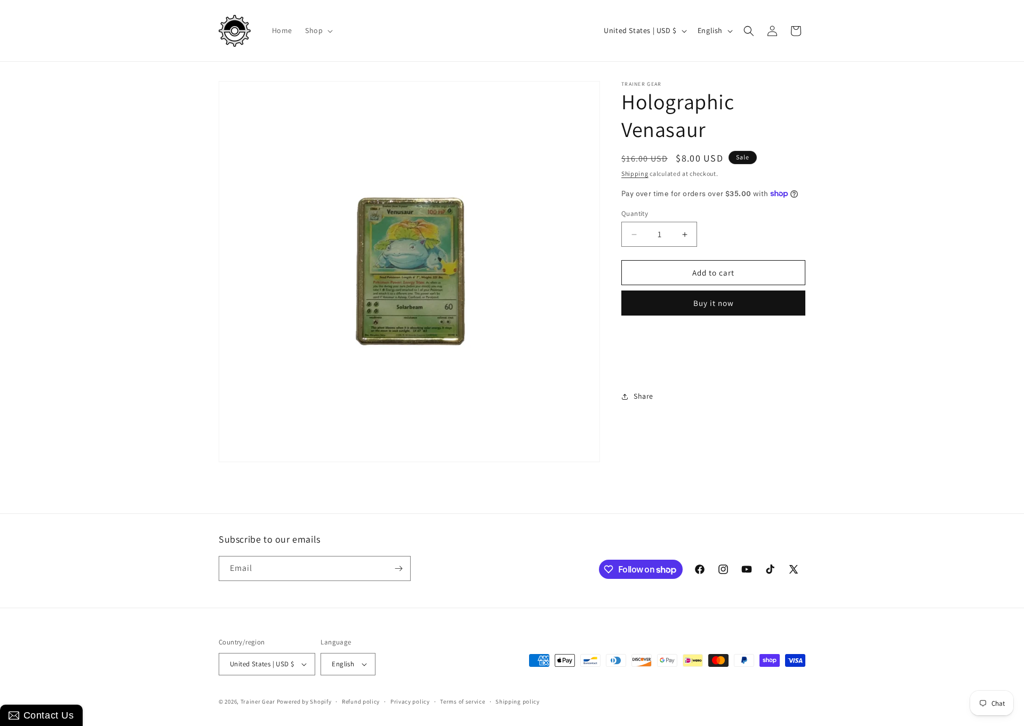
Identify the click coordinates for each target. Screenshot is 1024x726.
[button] (318, 30)
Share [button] (643, 396)
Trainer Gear (258, 701)
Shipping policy (517, 701)
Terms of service (462, 701)
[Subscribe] (398, 568)
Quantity (634, 213)
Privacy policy (410, 701)
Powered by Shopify (304, 701)
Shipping (635, 174)
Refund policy (361, 701)
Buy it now (713, 303)
